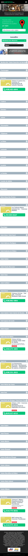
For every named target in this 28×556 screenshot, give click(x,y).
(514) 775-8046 (12, 511)
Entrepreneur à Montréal (12, 542)
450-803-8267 (11, 215)
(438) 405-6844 (12, 89)
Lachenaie (4, 149)
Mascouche (4, 189)
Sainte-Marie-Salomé (7, 481)
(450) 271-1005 (12, 349)
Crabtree (3, 101)
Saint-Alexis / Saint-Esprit (8, 235)
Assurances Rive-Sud (21, 536)
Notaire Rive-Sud (18, 539)
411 (7, 2)
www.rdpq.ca (6, 532)
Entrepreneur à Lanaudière (17, 543)
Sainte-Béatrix (5, 441)
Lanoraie (3, 157)
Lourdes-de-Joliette (6, 181)
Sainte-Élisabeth (5, 449)
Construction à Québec (14, 546)
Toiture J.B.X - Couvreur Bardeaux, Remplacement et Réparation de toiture (19, 405)
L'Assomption (4, 125)
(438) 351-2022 (12, 372)
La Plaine (3, 141)
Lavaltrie (3, 165)
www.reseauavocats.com (15, 535)
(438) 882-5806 (12, 301)
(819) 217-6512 (12, 413)
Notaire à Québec (17, 540)
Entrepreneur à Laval (19, 542)
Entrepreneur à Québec (16, 544)
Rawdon (3, 205)
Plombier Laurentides (14, 538)
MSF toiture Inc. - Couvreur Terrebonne (18, 518)
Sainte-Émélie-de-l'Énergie (8, 457)
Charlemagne (4, 70)
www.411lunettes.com (12, 532)
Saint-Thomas (5, 433)
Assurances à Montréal (7, 536)
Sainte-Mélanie (5, 489)
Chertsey (3, 78)
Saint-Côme (4, 275)
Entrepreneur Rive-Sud (9, 543)
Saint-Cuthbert (5, 283)
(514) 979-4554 (12, 525)
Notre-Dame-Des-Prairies (8, 197)
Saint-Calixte (4, 259)
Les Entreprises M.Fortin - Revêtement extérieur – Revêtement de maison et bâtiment (19, 366)
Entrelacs (3, 109)
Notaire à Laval (12, 539)
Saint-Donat (4, 291)
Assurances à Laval (14, 536)
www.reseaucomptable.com (18, 534)
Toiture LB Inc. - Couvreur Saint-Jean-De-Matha (18, 340)
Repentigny (4, 227)
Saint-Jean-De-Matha (7, 336)
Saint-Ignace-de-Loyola (7, 321)
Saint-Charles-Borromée (8, 267)
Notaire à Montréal (7, 539)
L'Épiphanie (4, 133)
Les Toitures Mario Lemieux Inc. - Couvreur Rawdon (19, 209)
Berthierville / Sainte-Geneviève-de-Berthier (13, 62)
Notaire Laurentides (11, 540)
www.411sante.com (7, 535)
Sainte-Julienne (5, 465)
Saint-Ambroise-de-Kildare (8, 251)
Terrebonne (4, 497)
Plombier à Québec (22, 538)
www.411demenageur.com (9, 534)
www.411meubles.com (20, 532)
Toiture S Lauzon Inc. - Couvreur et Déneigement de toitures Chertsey (19, 83)
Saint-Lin (3, 361)
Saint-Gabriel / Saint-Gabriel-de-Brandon (12, 313)
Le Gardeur (4, 173)
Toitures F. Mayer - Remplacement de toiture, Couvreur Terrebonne (18, 502)
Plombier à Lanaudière (7, 538)
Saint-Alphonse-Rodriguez (8, 243)
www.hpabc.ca (21, 535)
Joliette (3, 117)
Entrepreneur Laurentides (7, 544)
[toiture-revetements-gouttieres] (5, 82)
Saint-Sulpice (4, 425)
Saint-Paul (4, 392)
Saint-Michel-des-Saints (8, 384)
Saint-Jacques (5, 329)
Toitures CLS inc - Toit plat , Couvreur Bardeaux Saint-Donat (19, 294)
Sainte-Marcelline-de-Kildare (9, 473)
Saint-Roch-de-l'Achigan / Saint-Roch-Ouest (13, 400)
